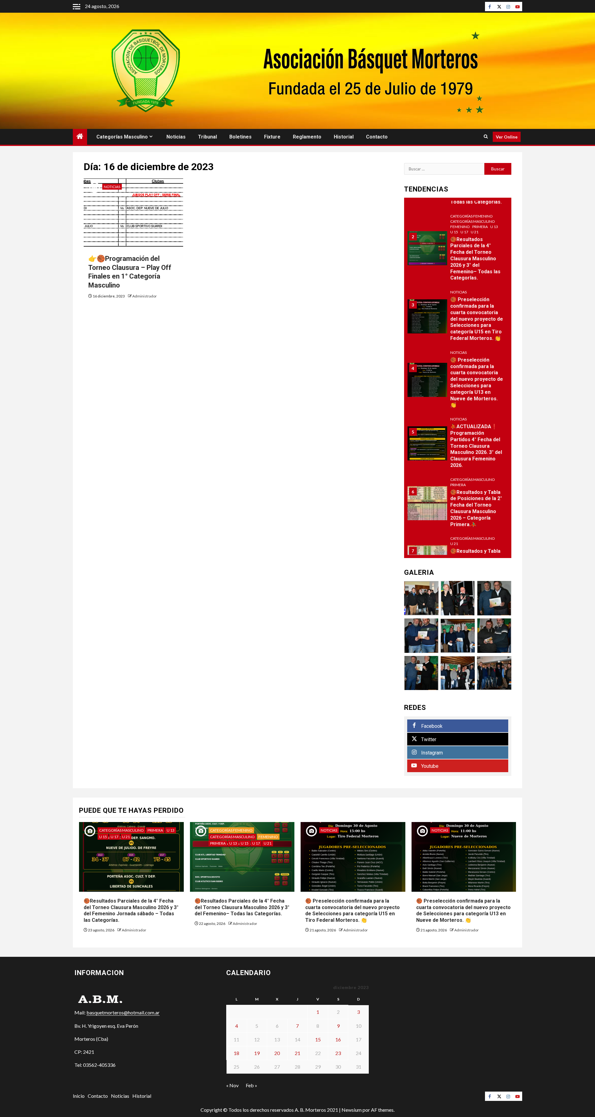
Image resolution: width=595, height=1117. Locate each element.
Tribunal (207, 137)
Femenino (460, 226)
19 (257, 1053)
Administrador (144, 296)
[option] (458, 251)
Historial (344, 137)
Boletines (240, 137)
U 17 (464, 232)
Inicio (79, 1096)
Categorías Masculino (122, 137)
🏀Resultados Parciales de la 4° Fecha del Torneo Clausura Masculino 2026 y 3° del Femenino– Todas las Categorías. (475, 258)
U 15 (454, 232)
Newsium (352, 1110)
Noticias (176, 137)
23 (338, 1053)
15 (318, 1039)
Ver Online (507, 136)
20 (277, 1053)
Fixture (272, 137)
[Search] (486, 137)
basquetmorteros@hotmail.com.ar (123, 1012)
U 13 (494, 226)
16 (338, 1039)
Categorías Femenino (471, 216)
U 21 (474, 232)
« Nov (232, 1085)
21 (297, 1053)
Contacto (377, 137)
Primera (480, 226)
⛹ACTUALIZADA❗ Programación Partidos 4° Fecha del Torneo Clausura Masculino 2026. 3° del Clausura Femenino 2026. (476, 446)
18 (236, 1053)
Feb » (251, 1085)
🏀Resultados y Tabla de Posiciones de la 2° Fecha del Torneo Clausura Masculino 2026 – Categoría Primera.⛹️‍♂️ (476, 508)
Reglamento (307, 137)
